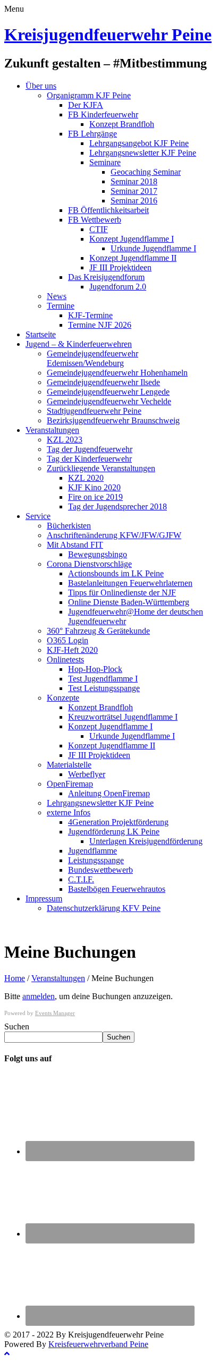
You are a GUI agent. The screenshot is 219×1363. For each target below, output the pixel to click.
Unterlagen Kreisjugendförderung (146, 841)
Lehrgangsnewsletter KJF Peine (142, 152)
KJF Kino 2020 (94, 487)
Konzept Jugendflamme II (132, 257)
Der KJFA (85, 104)
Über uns (41, 85)
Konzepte (63, 697)
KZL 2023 (64, 439)
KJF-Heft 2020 (72, 649)
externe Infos (68, 812)
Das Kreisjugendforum (106, 277)
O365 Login (67, 640)
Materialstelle (69, 764)
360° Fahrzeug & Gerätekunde (98, 630)
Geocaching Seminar (146, 171)
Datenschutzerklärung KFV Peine (104, 908)
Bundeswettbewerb (100, 869)
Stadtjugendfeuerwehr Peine (94, 410)
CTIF (98, 229)
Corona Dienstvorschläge (89, 563)
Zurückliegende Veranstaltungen (101, 468)
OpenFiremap (70, 783)
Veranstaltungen (52, 430)
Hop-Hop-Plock (95, 669)
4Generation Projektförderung (118, 822)
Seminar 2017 (134, 190)
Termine (60, 305)
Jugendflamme (92, 850)
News (56, 296)
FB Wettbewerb (94, 219)
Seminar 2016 (134, 200)
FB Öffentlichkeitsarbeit (108, 210)
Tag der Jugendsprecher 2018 (117, 506)
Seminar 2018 (134, 181)
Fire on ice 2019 (95, 496)
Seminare (105, 162)
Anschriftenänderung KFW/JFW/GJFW (114, 535)
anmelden (38, 996)
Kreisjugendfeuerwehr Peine (108, 34)
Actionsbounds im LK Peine (116, 573)
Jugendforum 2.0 (117, 286)
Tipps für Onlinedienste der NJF (122, 592)
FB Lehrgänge (92, 133)
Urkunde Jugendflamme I (153, 248)
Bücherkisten (69, 525)
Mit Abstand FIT (75, 544)
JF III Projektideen (120, 267)
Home (14, 978)
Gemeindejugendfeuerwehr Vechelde (109, 401)
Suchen (16, 1026)
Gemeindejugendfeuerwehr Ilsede (103, 382)
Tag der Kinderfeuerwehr (89, 458)
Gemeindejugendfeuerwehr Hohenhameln (117, 372)
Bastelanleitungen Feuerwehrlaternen (130, 582)
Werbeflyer (86, 774)
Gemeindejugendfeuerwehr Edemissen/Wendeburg (92, 358)
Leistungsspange (96, 860)
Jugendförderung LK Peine (113, 831)
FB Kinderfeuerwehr (103, 114)
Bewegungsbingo (97, 554)
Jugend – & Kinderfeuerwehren (79, 343)
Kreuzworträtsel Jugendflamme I (123, 716)
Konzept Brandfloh (121, 124)
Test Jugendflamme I (103, 678)
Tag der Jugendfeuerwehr (89, 449)
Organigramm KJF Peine (89, 95)
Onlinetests (65, 659)
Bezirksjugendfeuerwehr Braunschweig (113, 420)
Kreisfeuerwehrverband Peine (98, 1344)
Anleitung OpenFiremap (109, 793)
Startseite (41, 334)
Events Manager (55, 1013)
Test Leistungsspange (104, 688)
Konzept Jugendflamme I (131, 238)
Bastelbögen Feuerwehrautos (116, 888)
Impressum (44, 898)
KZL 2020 (86, 477)
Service (38, 516)
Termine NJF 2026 (99, 324)
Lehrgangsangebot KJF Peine (139, 143)
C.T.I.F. (81, 879)
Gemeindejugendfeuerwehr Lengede (108, 391)
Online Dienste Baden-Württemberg (128, 602)
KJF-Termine (90, 315)
